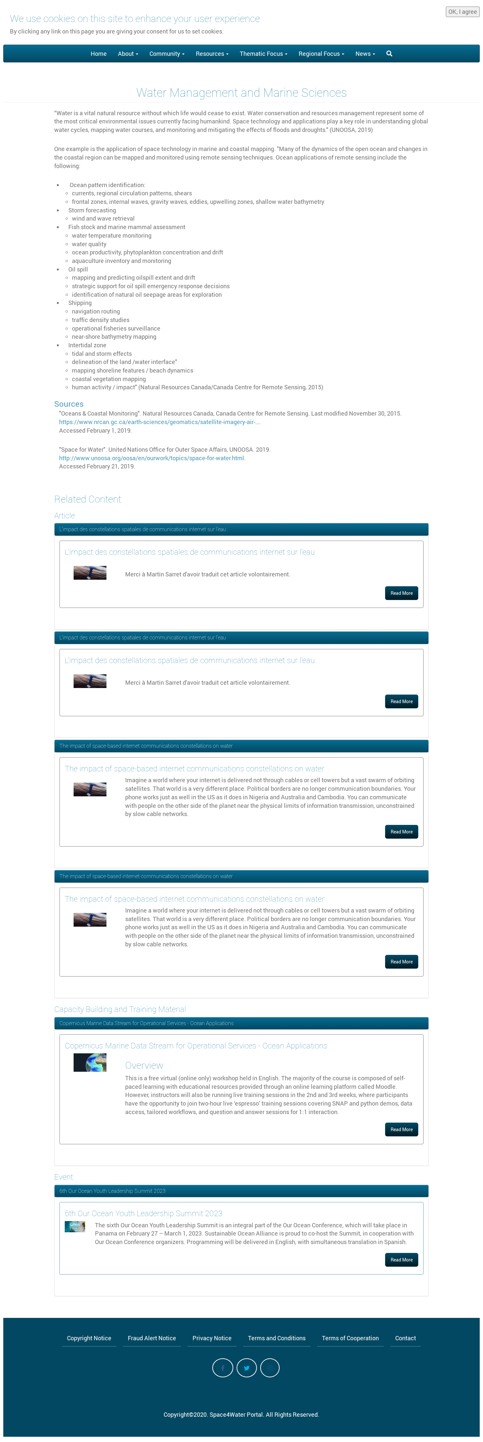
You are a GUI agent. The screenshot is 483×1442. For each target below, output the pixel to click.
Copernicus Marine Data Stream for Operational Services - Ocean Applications (146, 1023)
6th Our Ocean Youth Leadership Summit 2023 (112, 1190)
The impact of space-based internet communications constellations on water (146, 745)
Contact (405, 1338)
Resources (210, 53)
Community (165, 53)
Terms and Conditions (277, 1338)
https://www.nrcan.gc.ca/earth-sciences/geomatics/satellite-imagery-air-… (159, 422)
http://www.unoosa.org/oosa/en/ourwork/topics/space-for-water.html (151, 458)
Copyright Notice (89, 1338)
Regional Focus (320, 53)
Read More (402, 593)
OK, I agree (462, 11)
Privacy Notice (212, 1338)
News (364, 53)
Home (99, 53)
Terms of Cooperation (350, 1338)
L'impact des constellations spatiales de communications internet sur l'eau (142, 529)
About (126, 53)
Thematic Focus (262, 53)
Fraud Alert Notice (152, 1338)
